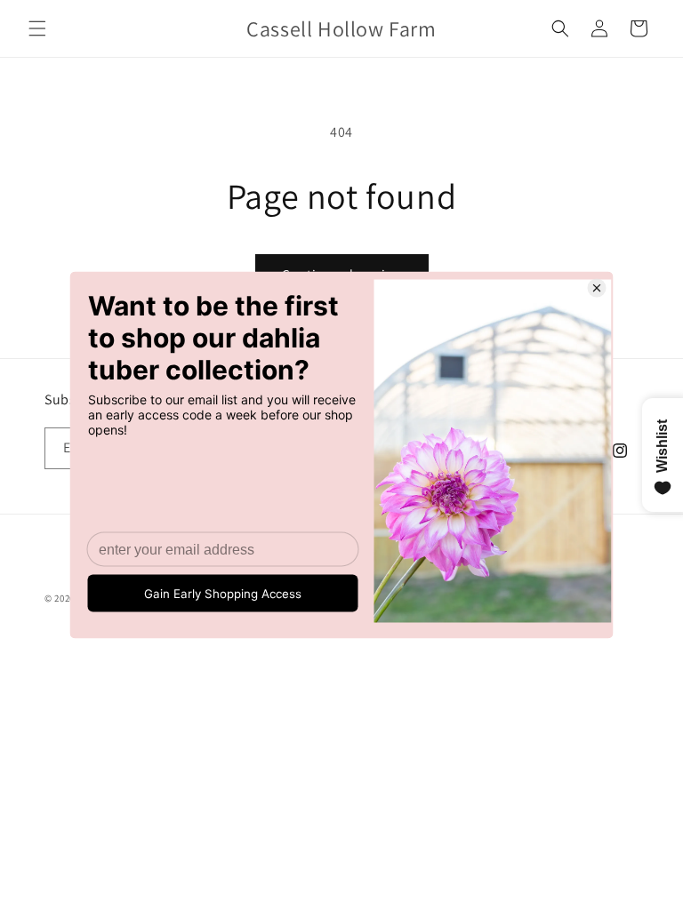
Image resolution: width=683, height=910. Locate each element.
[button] (37, 28)
